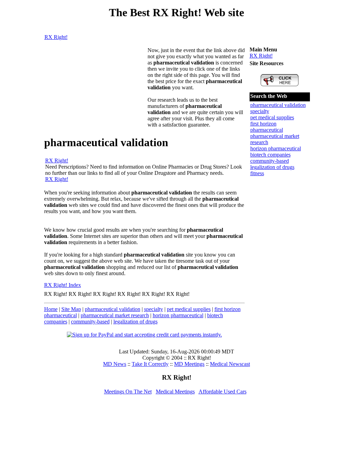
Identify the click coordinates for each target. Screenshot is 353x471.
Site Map (71, 309)
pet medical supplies (189, 309)
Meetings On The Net (128, 391)
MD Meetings (189, 364)
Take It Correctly (150, 364)
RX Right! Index (62, 285)
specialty (153, 309)
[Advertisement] (96, 90)
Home (51, 309)
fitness (257, 173)
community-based (90, 321)
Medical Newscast (230, 364)
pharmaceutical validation (112, 309)
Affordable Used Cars (222, 391)
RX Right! (56, 37)
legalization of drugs (135, 321)
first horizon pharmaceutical (266, 127)
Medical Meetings (175, 391)
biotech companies (270, 155)
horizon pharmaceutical (178, 315)
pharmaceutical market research (115, 315)
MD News (114, 364)
